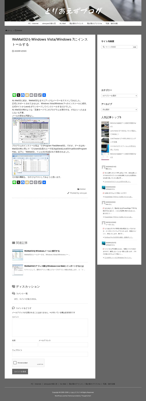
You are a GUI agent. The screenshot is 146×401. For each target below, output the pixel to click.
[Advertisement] (50, 75)
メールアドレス (45, 340)
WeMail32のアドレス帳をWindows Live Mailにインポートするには (54, 266)
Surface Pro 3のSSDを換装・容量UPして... (119, 237)
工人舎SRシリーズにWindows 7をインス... (118, 257)
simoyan (83, 193)
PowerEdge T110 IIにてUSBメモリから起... (119, 197)
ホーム (9, 30)
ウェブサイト (17, 350)
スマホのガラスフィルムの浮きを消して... (118, 181)
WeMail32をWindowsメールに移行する (42, 251)
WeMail (19, 30)
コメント (15, 317)
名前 (13, 340)
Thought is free (86, 396)
